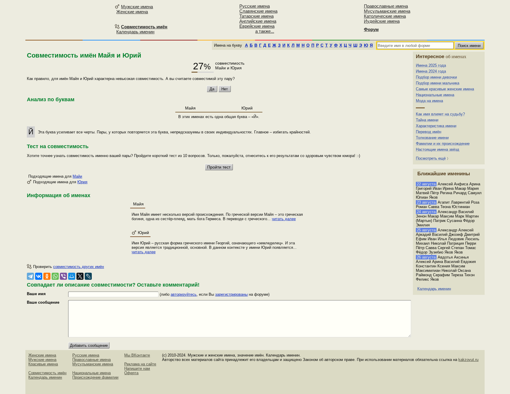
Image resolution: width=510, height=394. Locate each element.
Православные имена (386, 6)
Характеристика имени (436, 126)
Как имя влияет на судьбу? (440, 114)
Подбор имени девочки (436, 77)
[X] (80, 276)
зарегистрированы (231, 294)
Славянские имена (258, 11)
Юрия (82, 182)
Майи (77, 176)
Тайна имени (427, 120)
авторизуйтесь (184, 294)
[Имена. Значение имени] (69, 19)
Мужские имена (137, 6)
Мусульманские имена (387, 11)
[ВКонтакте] (38, 276)
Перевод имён (428, 132)
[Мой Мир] (71, 276)
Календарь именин (135, 31)
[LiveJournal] (88, 276)
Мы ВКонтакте (137, 355)
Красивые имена (43, 364)
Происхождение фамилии (95, 377)
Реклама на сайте (140, 364)
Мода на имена (429, 101)
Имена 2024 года (431, 71)
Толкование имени (432, 137)
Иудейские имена (382, 21)
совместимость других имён (78, 266)
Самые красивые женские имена (445, 89)
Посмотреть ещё (431, 158)
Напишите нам (137, 368)
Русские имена (254, 6)
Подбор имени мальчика (437, 83)
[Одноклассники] (46, 276)
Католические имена (385, 16)
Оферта (131, 373)
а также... (264, 31)
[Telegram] (30, 276)
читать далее (284, 219)
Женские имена (132, 11)
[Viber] (63, 276)
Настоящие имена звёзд (437, 149)
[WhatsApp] (55, 276)
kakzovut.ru (468, 359)
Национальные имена (435, 95)
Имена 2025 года (431, 65)
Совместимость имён (47, 373)
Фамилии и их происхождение (443, 143)
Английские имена (257, 21)
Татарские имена (256, 16)
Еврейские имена (256, 26)
